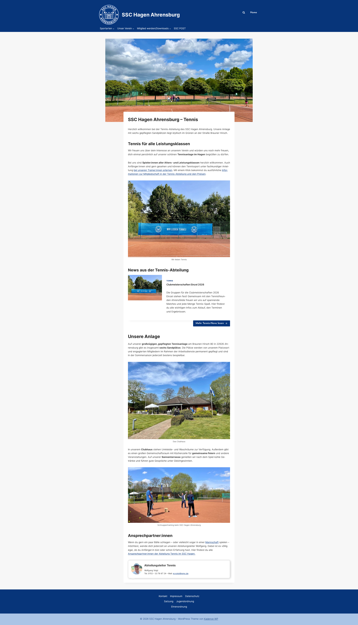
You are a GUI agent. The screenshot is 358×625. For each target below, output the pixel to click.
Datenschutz (192, 596)
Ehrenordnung (179, 606)
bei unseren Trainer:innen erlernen (153, 170)
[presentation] (145, 287)
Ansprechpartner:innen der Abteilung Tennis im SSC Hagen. (161, 553)
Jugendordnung (185, 601)
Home (253, 12)
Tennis (169, 281)
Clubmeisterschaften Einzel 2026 (185, 284)
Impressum (176, 596)
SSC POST (180, 28)
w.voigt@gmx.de (180, 573)
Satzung (168, 601)
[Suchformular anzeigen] (243, 12)
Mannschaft (212, 542)
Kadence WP (211, 618)
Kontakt (163, 596)
